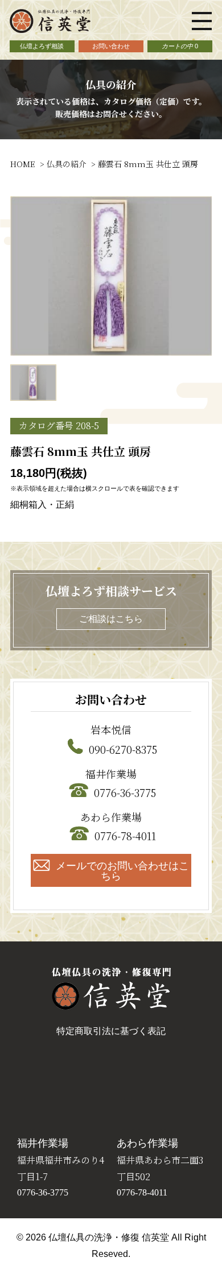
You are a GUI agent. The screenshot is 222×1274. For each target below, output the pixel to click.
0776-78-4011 (125, 835)
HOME (22, 163)
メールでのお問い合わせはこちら (122, 871)
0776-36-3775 (125, 792)
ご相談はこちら (111, 619)
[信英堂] (50, 28)
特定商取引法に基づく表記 (111, 1031)
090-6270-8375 (123, 749)
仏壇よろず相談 (42, 46)
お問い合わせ (111, 46)
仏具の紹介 (67, 163)
